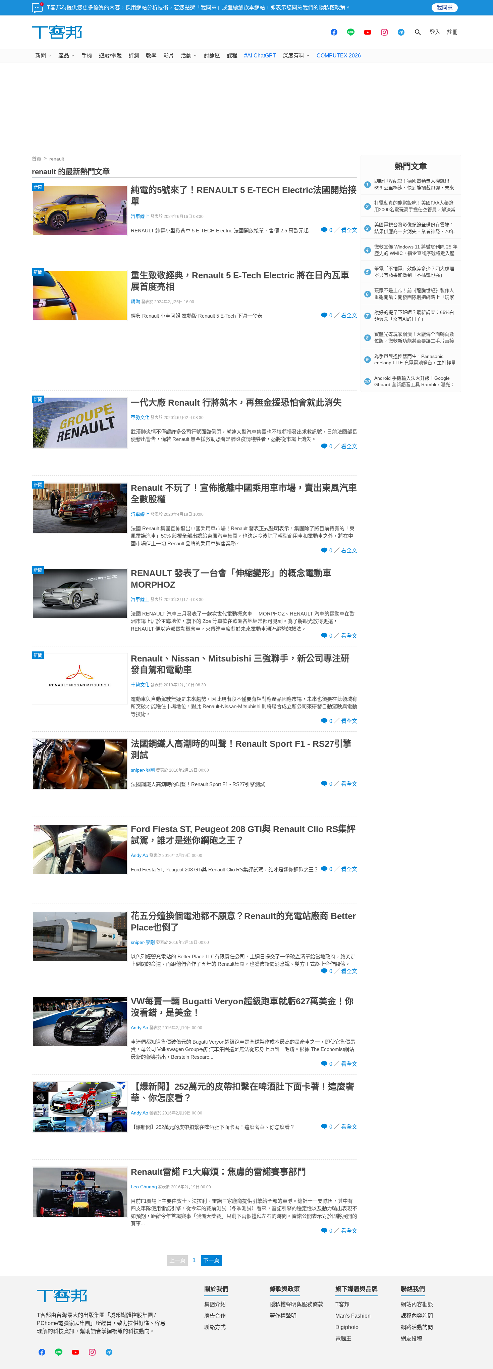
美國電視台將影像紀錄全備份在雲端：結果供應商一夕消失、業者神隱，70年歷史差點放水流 (414, 231)
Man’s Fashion (353, 1316)
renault (56, 158)
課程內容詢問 (417, 1316)
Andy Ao (139, 855)
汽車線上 (140, 216)
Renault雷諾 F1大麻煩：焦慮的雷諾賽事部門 (218, 1172)
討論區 (212, 55)
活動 (186, 55)
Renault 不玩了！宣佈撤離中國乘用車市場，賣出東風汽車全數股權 (244, 493)
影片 (168, 55)
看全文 (349, 230)
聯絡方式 (215, 1327)
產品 (63, 55)
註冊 (452, 32)
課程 (232, 55)
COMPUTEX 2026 (339, 55)
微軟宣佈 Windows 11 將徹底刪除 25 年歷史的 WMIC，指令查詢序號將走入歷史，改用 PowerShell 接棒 (415, 253)
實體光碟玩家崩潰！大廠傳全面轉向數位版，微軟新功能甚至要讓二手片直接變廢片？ (414, 340)
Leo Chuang (144, 1186)
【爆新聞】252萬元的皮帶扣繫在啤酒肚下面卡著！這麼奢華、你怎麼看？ (242, 1092)
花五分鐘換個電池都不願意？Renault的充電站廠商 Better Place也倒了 (243, 921)
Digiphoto (347, 1327)
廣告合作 (215, 1316)
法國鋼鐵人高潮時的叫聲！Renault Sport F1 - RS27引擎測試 (241, 749)
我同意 (445, 7)
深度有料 (293, 55)
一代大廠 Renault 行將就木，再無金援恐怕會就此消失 (236, 403)
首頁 (36, 158)
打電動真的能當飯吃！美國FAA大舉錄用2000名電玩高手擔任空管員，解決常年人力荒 (414, 209)
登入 (435, 32)
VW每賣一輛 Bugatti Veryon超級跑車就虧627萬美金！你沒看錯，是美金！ (242, 1007)
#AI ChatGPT (260, 55)
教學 (151, 55)
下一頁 (211, 1260)
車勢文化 (140, 417)
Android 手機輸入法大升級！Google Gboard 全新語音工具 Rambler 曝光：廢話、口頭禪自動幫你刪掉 (414, 384)
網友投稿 (411, 1338)
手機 (86, 55)
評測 (133, 55)
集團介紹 (215, 1304)
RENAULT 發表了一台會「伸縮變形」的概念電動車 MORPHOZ (231, 579)
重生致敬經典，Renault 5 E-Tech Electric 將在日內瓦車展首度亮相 (240, 281)
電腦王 (343, 1338)
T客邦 (342, 1304)
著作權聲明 (283, 1316)
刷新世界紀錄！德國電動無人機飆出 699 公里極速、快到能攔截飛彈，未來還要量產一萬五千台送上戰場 (414, 187)
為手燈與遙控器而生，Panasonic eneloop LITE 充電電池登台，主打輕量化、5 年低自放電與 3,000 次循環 (415, 363)
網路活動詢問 (417, 1327)
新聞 (40, 55)
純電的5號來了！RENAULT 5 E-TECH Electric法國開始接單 (244, 196)
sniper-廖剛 (143, 770)
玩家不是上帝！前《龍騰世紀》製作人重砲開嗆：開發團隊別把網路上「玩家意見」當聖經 (414, 297)
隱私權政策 (332, 7)
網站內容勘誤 (417, 1304)
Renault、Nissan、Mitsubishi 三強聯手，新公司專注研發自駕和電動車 (240, 664)
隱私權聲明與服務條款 (296, 1304)
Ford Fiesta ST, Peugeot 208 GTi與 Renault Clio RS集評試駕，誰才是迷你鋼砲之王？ (243, 835)
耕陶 (135, 301)
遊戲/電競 (110, 55)
